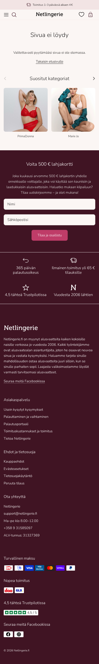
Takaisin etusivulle (49, 61)
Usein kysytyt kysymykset (23, 409)
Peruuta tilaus (14, 483)
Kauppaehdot (14, 461)
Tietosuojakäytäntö (18, 476)
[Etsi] (16, 15)
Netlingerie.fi (21, 650)
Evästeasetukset (16, 468)
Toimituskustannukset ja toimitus (28, 431)
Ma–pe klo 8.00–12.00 (21, 521)
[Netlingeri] (49, 14)
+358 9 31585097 (18, 528)
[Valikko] (6, 14)
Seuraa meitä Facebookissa (24, 381)
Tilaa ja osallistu (50, 235)
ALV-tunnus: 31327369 (22, 535)
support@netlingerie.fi (20, 513)
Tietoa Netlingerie (17, 438)
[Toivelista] (82, 14)
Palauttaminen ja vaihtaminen (26, 416)
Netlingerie (12, 506)
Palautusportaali (16, 424)
